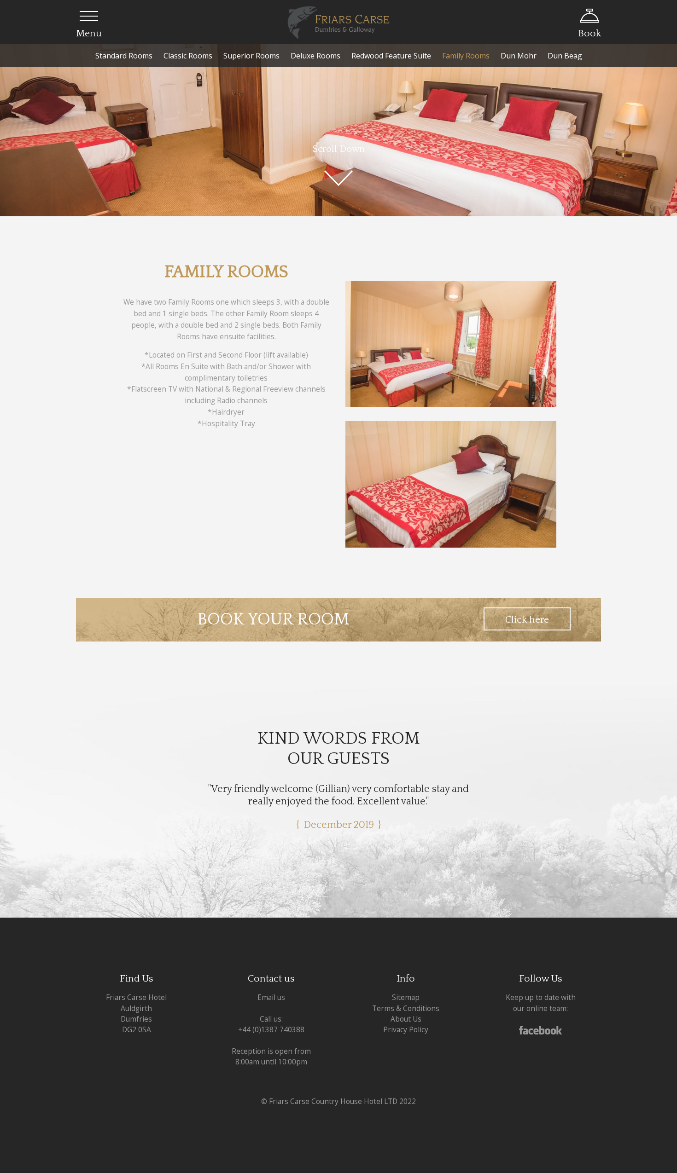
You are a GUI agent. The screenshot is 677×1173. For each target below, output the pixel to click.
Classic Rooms (187, 56)
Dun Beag (565, 56)
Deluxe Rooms (315, 56)
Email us (271, 985)
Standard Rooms (123, 56)
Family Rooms (466, 56)
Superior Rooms (251, 56)
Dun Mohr (519, 56)
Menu (89, 33)
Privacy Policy (405, 1017)
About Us (406, 1006)
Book (589, 33)
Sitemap (406, 985)
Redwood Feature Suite (391, 56)
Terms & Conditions (405, 996)
